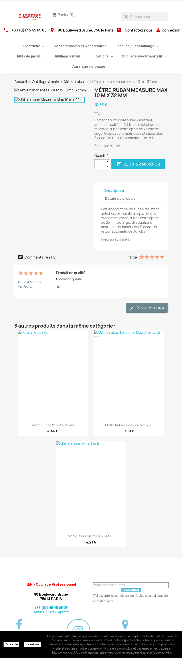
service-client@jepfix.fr (51, 612)
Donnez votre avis (150, 308)
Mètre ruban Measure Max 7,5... (129, 425)
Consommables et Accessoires (80, 46)
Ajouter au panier (138, 164)
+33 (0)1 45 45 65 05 (29, 30)
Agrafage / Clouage (88, 66)
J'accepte (11, 644)
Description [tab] (114, 190)
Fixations (101, 56)
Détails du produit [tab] (120, 198)
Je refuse (32, 644)
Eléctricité (31, 46)
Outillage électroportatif (142, 56)
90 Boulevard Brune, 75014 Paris (86, 30)
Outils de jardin (28, 56)
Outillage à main (66, 56)
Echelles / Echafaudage (134, 46)
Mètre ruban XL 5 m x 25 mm (53, 425)
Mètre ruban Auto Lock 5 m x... (91, 536)
